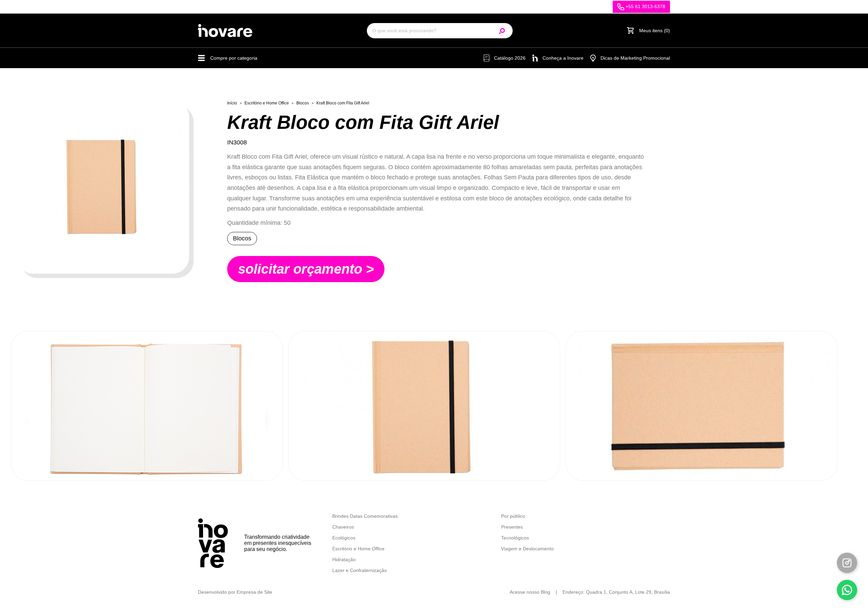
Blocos (302, 103)
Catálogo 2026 (510, 58)
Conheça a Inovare (563, 58)
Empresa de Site (254, 592)
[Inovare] (225, 30)
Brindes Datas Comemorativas (365, 516)
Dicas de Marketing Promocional (635, 58)
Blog (545, 592)
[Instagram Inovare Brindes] (847, 563)
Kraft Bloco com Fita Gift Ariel (342, 103)
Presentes (512, 527)
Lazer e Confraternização (359, 570)
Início (232, 103)
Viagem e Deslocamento (527, 548)
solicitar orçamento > (306, 268)
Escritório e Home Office (266, 103)
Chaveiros (343, 527)
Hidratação (344, 559)
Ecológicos (343, 537)
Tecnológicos (515, 537)
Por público (513, 516)
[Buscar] (502, 31)
